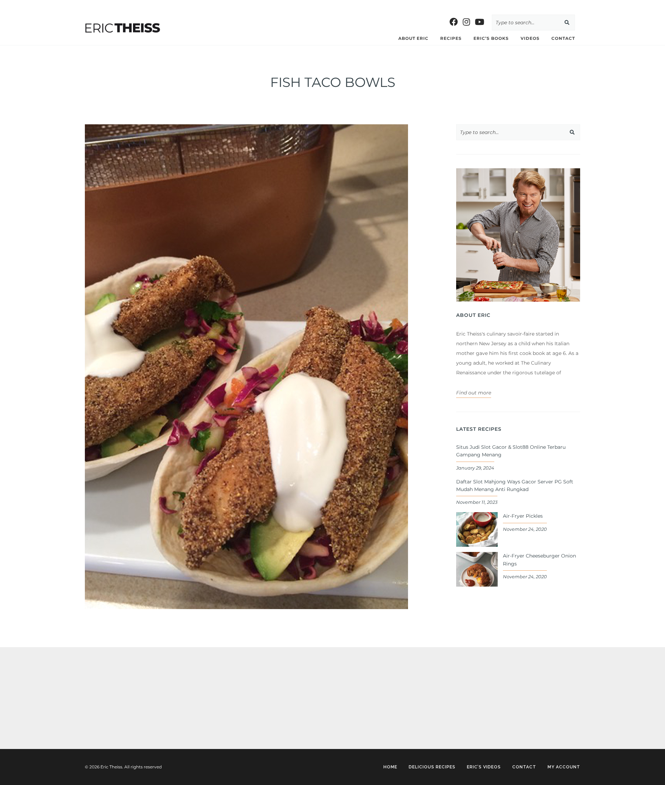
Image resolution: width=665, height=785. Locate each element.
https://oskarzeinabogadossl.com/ (125, 693)
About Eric (413, 38)
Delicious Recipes (432, 767)
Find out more (473, 393)
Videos (530, 38)
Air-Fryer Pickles (523, 516)
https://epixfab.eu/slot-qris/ (117, 673)
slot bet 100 (14, 5)
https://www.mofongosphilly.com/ (147, 5)
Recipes (451, 38)
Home (390, 767)
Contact (563, 38)
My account (564, 767)
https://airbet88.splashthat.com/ (233, 5)
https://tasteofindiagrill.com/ (66, 5)
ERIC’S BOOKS (491, 38)
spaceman (97, 713)
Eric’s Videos (484, 767)
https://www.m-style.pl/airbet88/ (316, 5)
